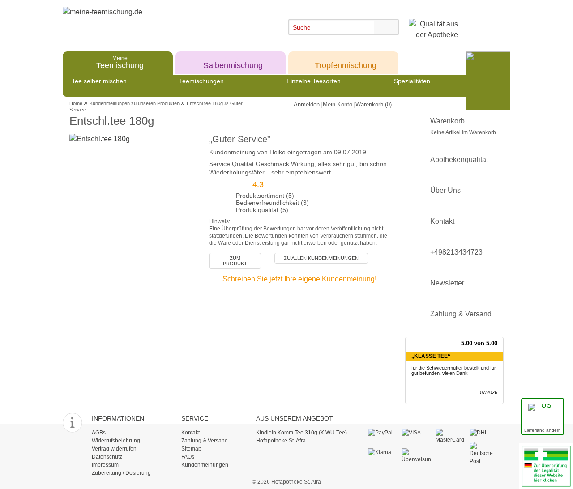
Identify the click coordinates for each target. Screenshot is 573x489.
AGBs (99, 432)
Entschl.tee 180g (205, 103)
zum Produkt (235, 260)
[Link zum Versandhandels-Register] (546, 465)
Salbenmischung (233, 62)
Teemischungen (201, 81)
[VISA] (416, 432)
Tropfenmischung (345, 62)
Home (75, 103)
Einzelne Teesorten (313, 81)
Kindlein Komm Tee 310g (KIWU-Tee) (301, 432)
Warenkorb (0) (373, 104)
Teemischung (120, 62)
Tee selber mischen (99, 81)
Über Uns (445, 190)
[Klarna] (382, 452)
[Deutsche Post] (484, 453)
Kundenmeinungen (204, 465)
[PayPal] (382, 432)
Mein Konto (337, 104)
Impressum (105, 465)
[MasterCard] (450, 436)
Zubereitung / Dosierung (121, 473)
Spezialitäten (412, 81)
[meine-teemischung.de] (144, 22)
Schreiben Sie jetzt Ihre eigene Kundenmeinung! (299, 279)
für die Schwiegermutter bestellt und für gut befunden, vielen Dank (453, 370)
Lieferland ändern (542, 430)
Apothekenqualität (459, 159)
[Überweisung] (416, 455)
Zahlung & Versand (461, 314)
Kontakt (442, 221)
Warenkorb (463, 126)
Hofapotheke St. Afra (281, 441)
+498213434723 (456, 252)
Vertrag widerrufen (114, 449)
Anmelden (307, 104)
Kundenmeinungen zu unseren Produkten (135, 103)
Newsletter (447, 283)
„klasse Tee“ (430, 356)
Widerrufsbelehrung (116, 441)
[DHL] (484, 432)
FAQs (187, 457)
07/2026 (488, 392)
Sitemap (191, 449)
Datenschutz (107, 457)
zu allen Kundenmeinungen (321, 258)
